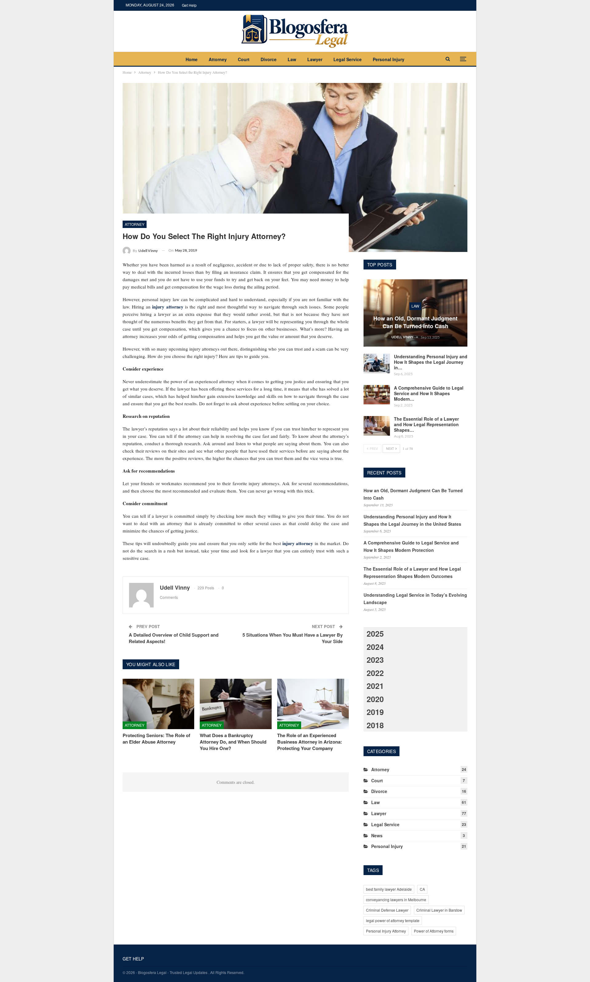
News (377, 835)
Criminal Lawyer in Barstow (439, 910)
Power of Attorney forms (434, 930)
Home (192, 59)
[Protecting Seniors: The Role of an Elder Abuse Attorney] (158, 704)
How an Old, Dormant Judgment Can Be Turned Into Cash (415, 322)
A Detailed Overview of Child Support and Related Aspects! (173, 638)
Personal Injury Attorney (386, 930)
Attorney (218, 59)
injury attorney (167, 306)
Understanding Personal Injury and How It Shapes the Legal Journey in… (430, 362)
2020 (375, 699)
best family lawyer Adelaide (389, 889)
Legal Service (347, 59)
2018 (375, 725)
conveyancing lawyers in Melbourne (396, 899)
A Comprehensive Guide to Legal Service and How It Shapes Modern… (428, 393)
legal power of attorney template (392, 920)
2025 (375, 633)
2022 (375, 672)
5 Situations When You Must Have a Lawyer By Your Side (292, 638)
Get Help (189, 5)
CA (422, 889)
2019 (375, 711)
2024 (375, 646)
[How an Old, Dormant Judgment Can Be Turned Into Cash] (415, 313)
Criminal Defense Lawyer (387, 910)
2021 (375, 685)
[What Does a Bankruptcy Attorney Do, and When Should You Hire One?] (235, 704)
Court (244, 59)
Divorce (269, 59)
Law (292, 59)
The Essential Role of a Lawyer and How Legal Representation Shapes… (426, 424)
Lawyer (314, 59)
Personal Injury (388, 59)
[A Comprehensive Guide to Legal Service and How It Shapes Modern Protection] (377, 395)
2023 (375, 659)
